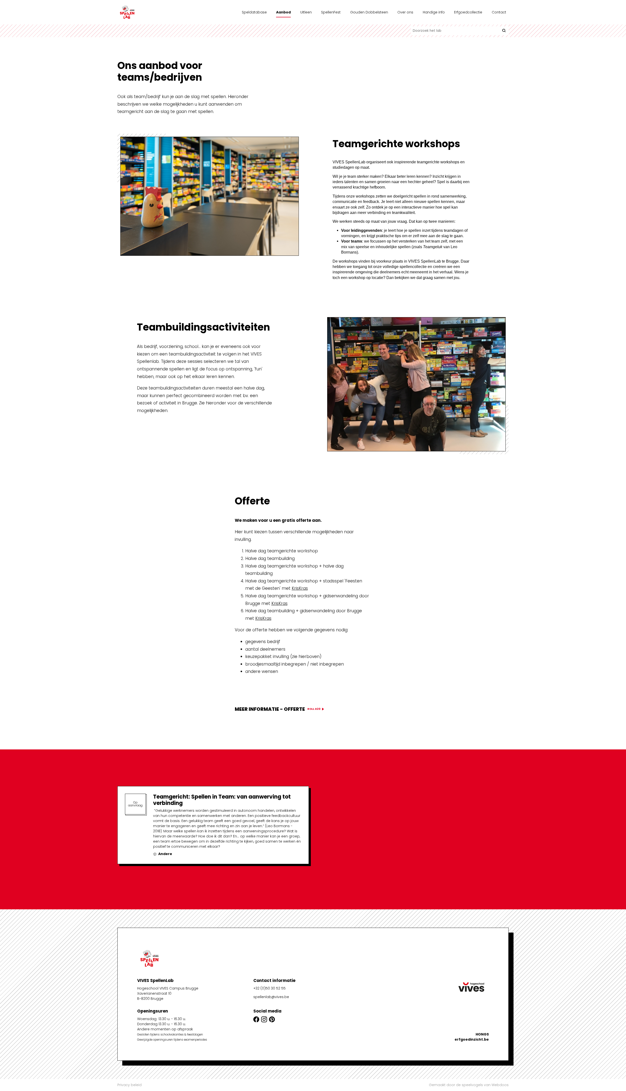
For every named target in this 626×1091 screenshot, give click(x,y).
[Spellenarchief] (141, 12)
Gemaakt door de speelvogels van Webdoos (469, 1084)
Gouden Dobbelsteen (369, 12)
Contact (499, 12)
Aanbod (283, 12)
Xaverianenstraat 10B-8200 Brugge (154, 996)
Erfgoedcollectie (468, 12)
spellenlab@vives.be (271, 996)
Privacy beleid (129, 1084)
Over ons (405, 12)
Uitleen (306, 12)
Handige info (434, 12)
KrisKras (300, 588)
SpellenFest (331, 12)
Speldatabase (254, 12)
